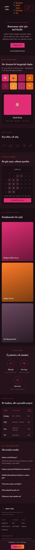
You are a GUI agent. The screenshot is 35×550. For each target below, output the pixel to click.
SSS (17, 13)
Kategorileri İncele (17, 51)
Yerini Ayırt (28, 8)
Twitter (23, 523)
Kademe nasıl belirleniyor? (9, 457)
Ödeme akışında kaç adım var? (10, 490)
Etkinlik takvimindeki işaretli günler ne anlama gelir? (15, 476)
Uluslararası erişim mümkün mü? (11, 496)
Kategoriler (19, 3)
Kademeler (19, 10)
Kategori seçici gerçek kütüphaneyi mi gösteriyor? (16, 469)
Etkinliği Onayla (17, 200)
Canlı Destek (15, 526)
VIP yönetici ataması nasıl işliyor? (11, 484)
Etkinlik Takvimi (6, 526)
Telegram (24, 526)
